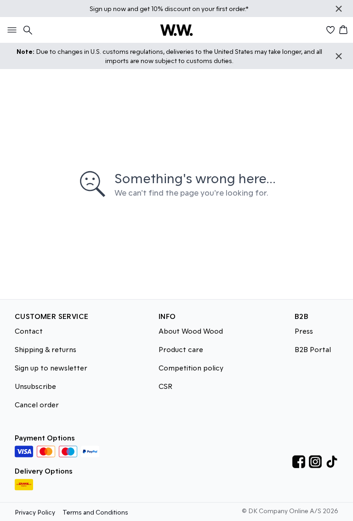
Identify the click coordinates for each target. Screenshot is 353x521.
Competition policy (191, 367)
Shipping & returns (45, 349)
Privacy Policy (35, 512)
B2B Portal (313, 349)
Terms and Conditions (95, 512)
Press (304, 330)
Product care (181, 349)
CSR (165, 386)
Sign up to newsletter (51, 367)
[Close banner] (339, 9)
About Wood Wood (191, 330)
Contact (29, 330)
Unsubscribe (35, 386)
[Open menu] (10, 30)
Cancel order (37, 404)
